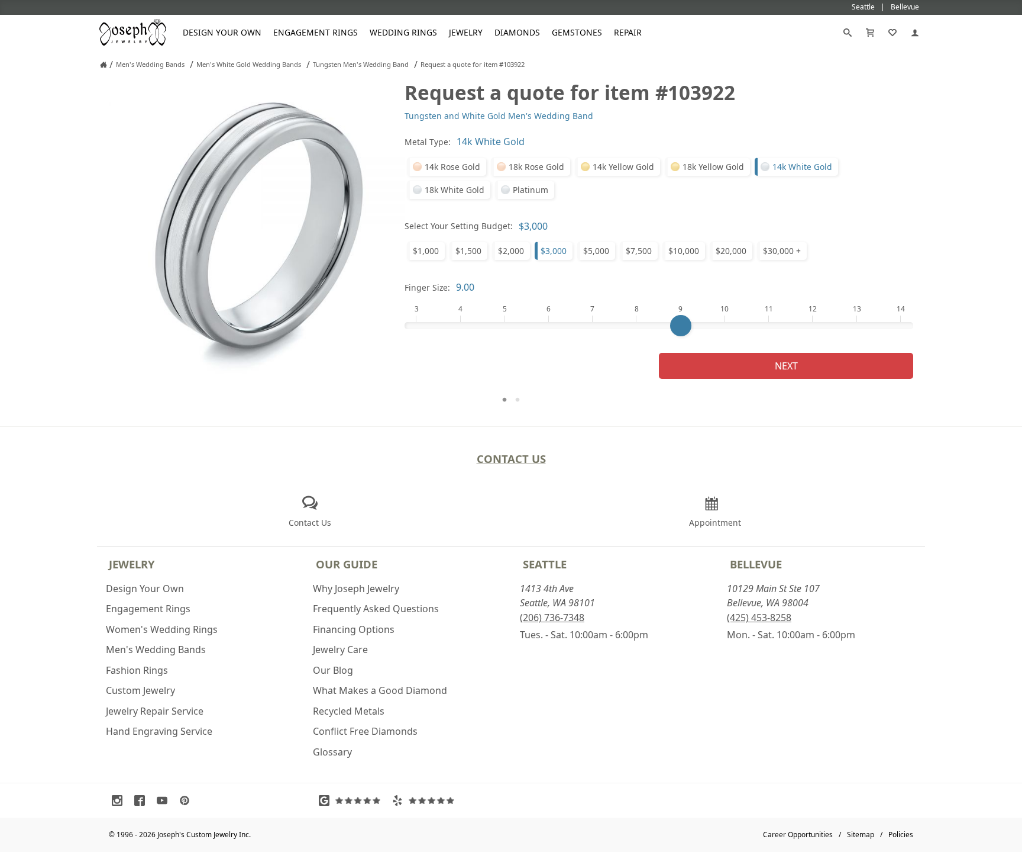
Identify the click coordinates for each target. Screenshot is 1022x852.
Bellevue (756, 564)
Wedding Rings (403, 32)
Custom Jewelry (140, 690)
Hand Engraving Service (159, 731)
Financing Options (353, 629)
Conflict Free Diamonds (365, 731)
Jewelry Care (340, 649)
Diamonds (517, 32)
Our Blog (333, 670)
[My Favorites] (892, 32)
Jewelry (466, 32)
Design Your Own (222, 32)
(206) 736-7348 (552, 617)
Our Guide (346, 564)
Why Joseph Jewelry (356, 588)
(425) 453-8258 (759, 617)
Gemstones (577, 32)
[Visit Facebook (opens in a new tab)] (142, 800)
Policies (900, 835)
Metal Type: (428, 141)
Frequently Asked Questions (376, 608)
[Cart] (870, 32)
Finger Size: (427, 287)
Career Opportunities (798, 835)
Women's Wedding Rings (162, 629)
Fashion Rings (137, 670)
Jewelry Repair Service (154, 711)
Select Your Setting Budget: (459, 226)
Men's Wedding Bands (156, 649)
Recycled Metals (348, 711)
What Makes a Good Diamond (380, 690)
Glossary (332, 751)
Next (786, 365)
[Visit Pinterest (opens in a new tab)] (187, 800)
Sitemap (860, 835)
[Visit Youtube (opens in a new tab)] (165, 800)
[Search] (847, 32)
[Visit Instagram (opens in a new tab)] (120, 800)
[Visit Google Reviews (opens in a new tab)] (352, 800)
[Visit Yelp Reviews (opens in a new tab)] (426, 800)
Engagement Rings (315, 32)
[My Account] (915, 32)
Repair (628, 32)
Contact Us (511, 458)
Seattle (545, 564)
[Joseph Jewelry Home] (103, 64)
